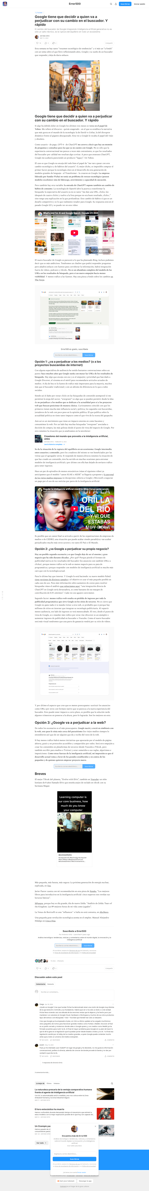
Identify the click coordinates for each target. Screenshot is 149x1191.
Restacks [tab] (50, 984)
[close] (95, 1126)
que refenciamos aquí (70, 586)
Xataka (93, 891)
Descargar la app (85, 1181)
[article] (74, 1096)
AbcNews (104, 912)
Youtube (94, 779)
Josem (42, 1045)
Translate (39, 12)
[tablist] (45, 984)
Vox (49, 885)
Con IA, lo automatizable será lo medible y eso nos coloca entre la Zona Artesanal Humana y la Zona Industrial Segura (61, 1096)
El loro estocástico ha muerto (49, 1109)
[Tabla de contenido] (2, 595)
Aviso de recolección (91, 1175)
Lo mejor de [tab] (40, 1083)
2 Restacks (60, 961)
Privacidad (71, 1175)
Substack (63, 1186)
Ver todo (40, 1143)
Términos (79, 1175)
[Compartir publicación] (116, 4)
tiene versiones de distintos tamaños (51, 579)
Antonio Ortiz (45, 36)
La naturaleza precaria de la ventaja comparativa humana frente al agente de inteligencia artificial (63, 1091)
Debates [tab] (57, 1083)
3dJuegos (39, 903)
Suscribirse (125, 4)
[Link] (31, 118)
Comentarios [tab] (40, 984)
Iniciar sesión (139, 4)
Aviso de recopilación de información (67, 1166)
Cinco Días (50, 921)
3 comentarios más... (42, 1072)
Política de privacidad (89, 1166)
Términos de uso (74, 1164)
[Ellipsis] (113, 1004)
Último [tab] (49, 1083)
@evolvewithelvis (65, 855)
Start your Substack (66, 1181)
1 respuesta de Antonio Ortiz (52, 1063)
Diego (42, 1004)
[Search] (111, 4)
